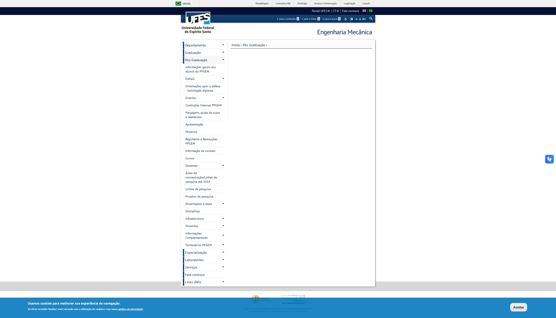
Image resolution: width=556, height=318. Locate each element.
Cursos (189, 158)
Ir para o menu (310, 18)
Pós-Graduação (254, 45)
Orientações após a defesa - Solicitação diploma (202, 88)
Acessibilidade (346, 19)
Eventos (190, 98)
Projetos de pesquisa (199, 196)
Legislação (349, 3)
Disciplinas (192, 211)
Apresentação (194, 124)
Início (236, 45)
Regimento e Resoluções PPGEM (201, 141)
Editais (190, 79)
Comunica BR (283, 3)
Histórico (191, 132)
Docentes (191, 166)
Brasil (187, 3)
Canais (366, 3)
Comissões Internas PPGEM (203, 105)
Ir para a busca (331, 18)
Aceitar (518, 307)
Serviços (191, 267)
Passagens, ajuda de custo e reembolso (202, 115)
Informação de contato (200, 151)
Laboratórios (194, 260)
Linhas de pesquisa (198, 189)
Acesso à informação (325, 3)
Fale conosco (350, 11)
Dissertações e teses (198, 204)
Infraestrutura (194, 219)
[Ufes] (198, 21)
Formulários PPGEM (198, 245)
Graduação (193, 52)
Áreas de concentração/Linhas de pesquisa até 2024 (201, 177)
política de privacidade (130, 309)
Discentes (191, 226)
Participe (302, 3)
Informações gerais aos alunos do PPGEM (200, 69)
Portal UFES (321, 11)
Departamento (195, 45)
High (351, 19)
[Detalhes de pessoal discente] (364, 11)
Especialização (196, 252)
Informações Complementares (196, 235)
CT (336, 11)
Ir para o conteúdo (288, 18)
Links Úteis (193, 282)
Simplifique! (262, 3)
